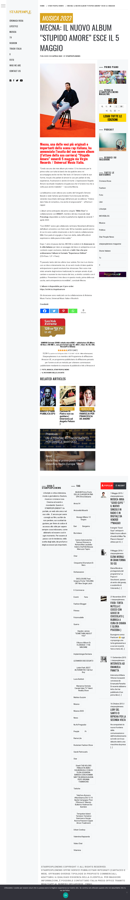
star (75, 759)
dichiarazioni (79, 572)
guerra (76, 624)
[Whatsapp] (72, 309)
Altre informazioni (86, 353)
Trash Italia (16, 48)
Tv (11, 37)
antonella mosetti (81, 510)
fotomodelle (79, 617)
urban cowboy (79, 830)
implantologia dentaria (83, 654)
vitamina (77, 850)
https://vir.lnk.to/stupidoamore (52, 289)
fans (86, 597)
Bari (75, 526)
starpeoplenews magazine (110, 244)
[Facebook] (44, 309)
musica (76, 704)
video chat (78, 843)
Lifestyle (14, 26)
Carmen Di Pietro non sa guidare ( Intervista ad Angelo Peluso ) (67, 416)
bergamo (86, 526)
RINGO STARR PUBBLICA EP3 (47, 411)
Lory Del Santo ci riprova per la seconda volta (118, 715)
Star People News (61, 370)
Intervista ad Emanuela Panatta (117, 667)
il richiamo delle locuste (53, 373)
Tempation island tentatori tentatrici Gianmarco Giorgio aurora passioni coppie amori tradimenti (83, 818)
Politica (102, 230)
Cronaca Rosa (16, 20)
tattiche (77, 789)
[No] (127, 892)
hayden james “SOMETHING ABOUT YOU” (83, 633)
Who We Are (15, 65)
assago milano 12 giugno (83, 518)
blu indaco (78, 533)
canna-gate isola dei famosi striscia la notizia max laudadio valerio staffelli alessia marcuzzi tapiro (83, 544)
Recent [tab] (121, 486)
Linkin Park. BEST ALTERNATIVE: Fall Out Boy (84, 670)
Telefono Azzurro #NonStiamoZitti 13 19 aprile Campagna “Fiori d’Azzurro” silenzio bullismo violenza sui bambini (83, 801)
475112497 (72, 350)
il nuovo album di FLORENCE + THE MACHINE (84, 645)
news (76, 718)
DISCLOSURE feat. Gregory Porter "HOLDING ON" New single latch (84, 581)
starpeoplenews (73, 56)
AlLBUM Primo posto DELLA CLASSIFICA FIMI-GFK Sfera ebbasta (83, 494)
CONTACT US (15, 71)
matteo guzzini (80, 697)
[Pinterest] (63, 309)
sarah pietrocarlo (81, 752)
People (76, 731)
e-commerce (79, 590)
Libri (101, 202)
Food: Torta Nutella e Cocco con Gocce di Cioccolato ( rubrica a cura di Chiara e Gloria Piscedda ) (118, 616)
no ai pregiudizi (80, 725)
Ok (65, 895)
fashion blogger (80, 604)
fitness (76, 611)
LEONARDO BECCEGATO (83, 661)
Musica (13, 31)
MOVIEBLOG (104, 216)
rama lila (78, 738)
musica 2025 (79, 711)
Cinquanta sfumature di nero (83, 564)
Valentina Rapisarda (82, 837)
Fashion (13, 43)
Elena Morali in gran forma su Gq (118, 560)
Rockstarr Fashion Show (83, 745)
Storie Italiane (105, 251)
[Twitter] (54, 309)
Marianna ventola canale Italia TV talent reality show (84, 688)
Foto (12, 59)
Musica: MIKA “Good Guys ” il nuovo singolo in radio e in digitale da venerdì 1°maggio (117, 511)
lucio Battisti (79, 679)
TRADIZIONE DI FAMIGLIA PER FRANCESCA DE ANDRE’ (87, 414)
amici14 (77, 504)
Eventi (76, 597)
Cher (75, 556)
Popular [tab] (108, 486)
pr (86, 731)
